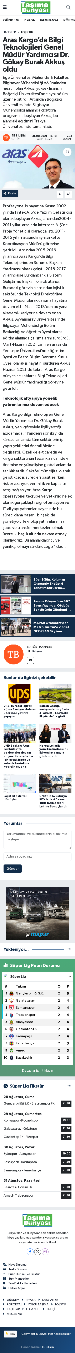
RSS (12, 1333)
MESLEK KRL (14, 1313)
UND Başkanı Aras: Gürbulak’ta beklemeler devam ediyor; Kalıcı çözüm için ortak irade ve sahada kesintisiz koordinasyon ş (18, 756)
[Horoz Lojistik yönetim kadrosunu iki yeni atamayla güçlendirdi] (55, 733)
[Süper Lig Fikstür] (69, 1086)
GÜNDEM (11, 20)
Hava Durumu (17, 1264)
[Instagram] (45, 1251)
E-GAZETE (33, 1309)
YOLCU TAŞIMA (38, 1304)
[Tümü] (69, 949)
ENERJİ (51, 1309)
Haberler (9, 32)
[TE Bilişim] (14, 654)
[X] (37, 1251)
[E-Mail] (30, 660)
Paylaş (12, 193)
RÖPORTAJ (14, 1304)
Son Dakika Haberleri (23, 1283)
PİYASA (29, 20)
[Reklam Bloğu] (37, 913)
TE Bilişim (34, 651)
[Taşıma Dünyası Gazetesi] (35, 7)
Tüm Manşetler (19, 1278)
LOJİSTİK (27, 32)
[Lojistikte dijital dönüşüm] (20, 783)
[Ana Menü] (5, 7)
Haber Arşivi (17, 1288)
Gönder (12, 869)
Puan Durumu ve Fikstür (24, 1274)
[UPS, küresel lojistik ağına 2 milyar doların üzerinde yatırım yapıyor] (20, 693)
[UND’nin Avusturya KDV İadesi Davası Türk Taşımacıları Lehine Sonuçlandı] (55, 783)
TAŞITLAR (13, 1309)
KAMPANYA (49, 20)
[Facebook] (30, 1251)
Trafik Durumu (18, 1269)
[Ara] (68, 7)
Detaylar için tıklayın (37, 1070)
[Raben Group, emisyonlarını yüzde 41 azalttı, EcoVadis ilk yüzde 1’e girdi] (55, 693)
